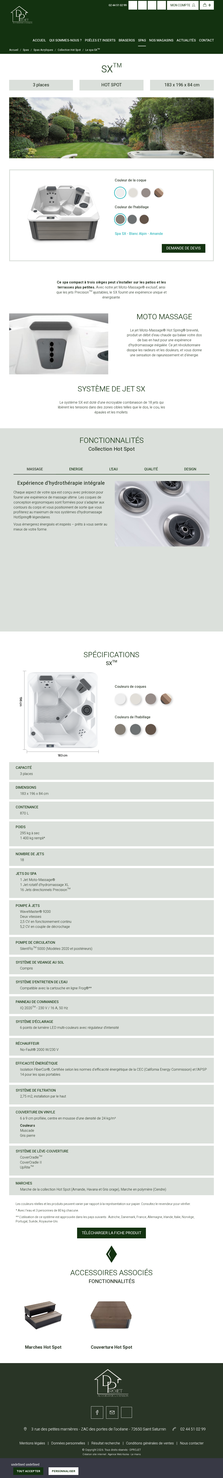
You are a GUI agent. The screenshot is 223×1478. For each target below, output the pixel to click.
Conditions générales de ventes (150, 1443)
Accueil (39, 40)
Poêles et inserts (100, 40)
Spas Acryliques (43, 50)
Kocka (125, 1454)
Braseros (127, 40)
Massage (35, 469)
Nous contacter (192, 1443)
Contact (206, 40)
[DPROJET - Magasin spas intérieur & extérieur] (21, 19)
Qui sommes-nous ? (65, 40)
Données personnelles (68, 1443)
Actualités (186, 40)
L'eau (113, 469)
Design (190, 469)
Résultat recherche (105, 1443)
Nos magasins (161, 40)
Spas (142, 40)
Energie (76, 469)
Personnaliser (63, 1471)
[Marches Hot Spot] (43, 1315)
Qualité (151, 469)
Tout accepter (28, 1471)
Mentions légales (32, 1443)
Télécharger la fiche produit (111, 1233)
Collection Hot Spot (69, 50)
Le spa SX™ (92, 50)
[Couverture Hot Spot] (111, 1315)
